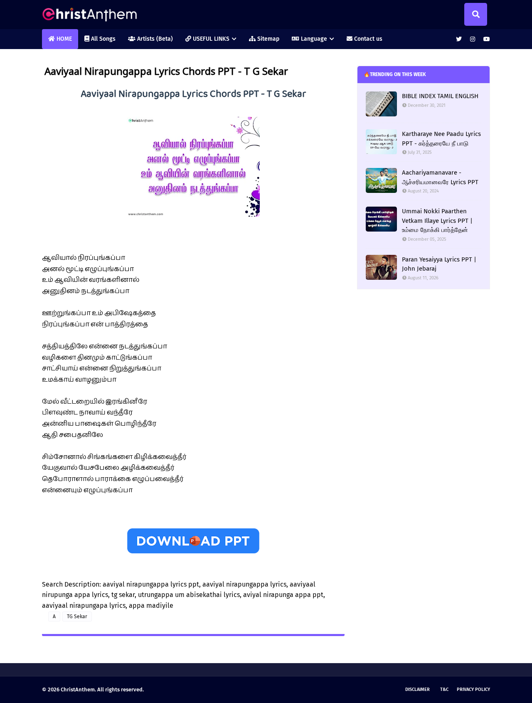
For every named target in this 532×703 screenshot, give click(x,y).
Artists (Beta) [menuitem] (154, 38)
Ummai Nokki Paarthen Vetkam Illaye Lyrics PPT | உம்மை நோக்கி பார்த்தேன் (437, 220)
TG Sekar (77, 616)
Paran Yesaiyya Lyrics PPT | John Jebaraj (439, 264)
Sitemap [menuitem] (267, 38)
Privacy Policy (473, 689)
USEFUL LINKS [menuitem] (210, 38)
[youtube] (485, 39)
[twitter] (459, 39)
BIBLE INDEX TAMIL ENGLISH (440, 96)
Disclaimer (417, 689)
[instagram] (472, 39)
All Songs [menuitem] (102, 38)
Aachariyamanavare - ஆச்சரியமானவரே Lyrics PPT (440, 177)
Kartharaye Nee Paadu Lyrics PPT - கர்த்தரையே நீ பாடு (441, 138)
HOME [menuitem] (63, 38)
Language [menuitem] (313, 38)
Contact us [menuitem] (367, 38)
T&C (444, 689)
